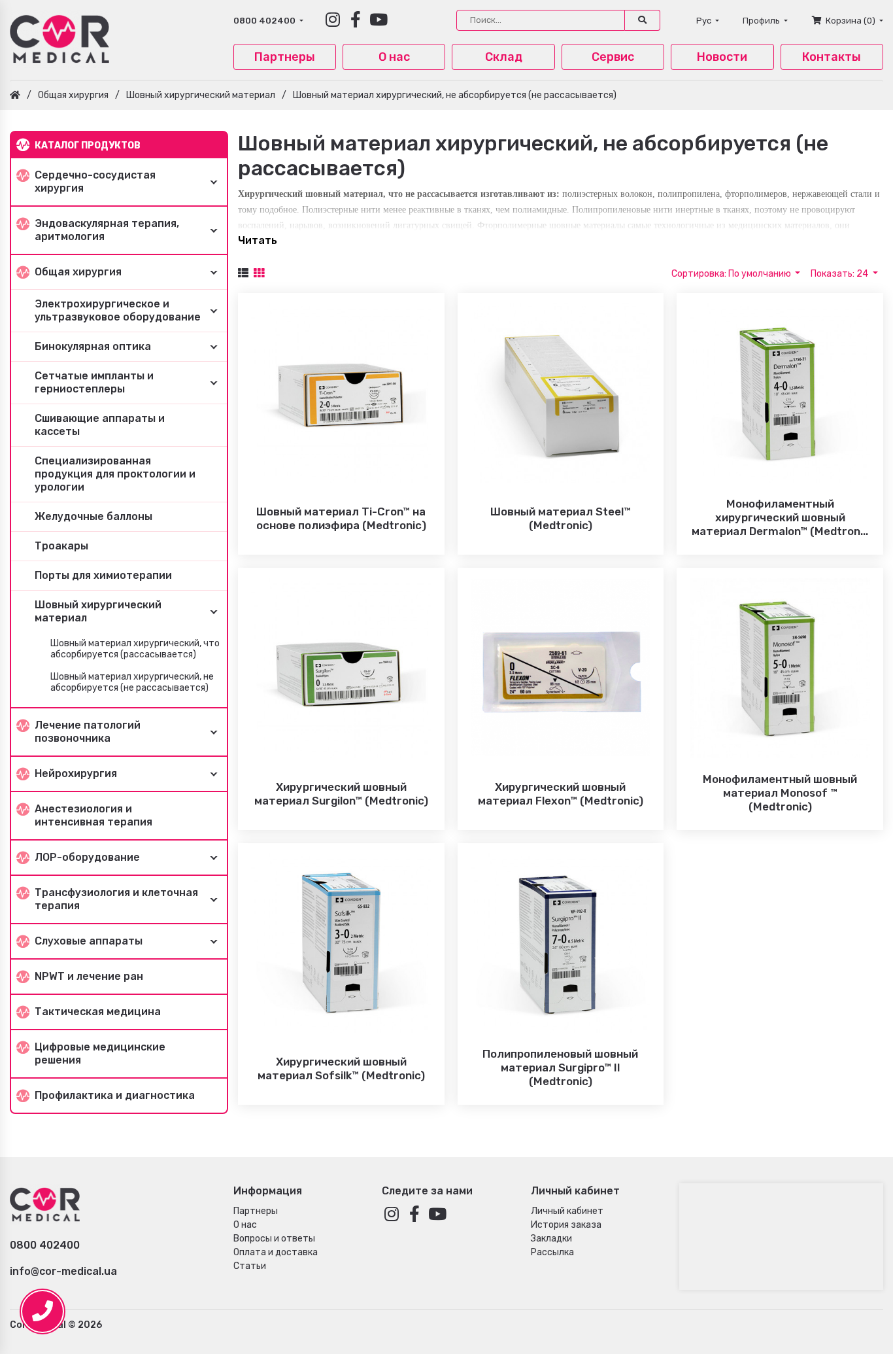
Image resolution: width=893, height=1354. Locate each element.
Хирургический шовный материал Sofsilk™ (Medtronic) (341, 1068)
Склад (503, 57)
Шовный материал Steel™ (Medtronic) (560, 518)
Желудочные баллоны (93, 516)
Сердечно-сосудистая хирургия (95, 181)
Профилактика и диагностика (115, 1095)
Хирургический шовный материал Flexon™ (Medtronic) (560, 793)
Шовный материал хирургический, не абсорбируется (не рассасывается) (454, 95)
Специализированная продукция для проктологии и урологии (115, 474)
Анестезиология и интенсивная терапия (93, 815)
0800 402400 (265, 21)
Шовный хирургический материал (200, 95)
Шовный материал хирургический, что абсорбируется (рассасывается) (135, 649)
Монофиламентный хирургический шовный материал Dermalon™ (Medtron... (780, 517)
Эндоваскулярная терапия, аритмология (107, 230)
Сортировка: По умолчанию (732, 273)
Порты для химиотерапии (103, 575)
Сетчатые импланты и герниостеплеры (94, 382)
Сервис (613, 57)
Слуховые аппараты (89, 941)
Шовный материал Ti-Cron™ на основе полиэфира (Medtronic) (341, 518)
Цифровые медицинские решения (100, 1053)
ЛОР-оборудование (87, 857)
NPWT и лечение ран (89, 976)
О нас (394, 57)
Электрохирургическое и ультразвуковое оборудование (118, 310)
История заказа (566, 1224)
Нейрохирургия (76, 773)
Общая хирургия (73, 95)
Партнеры (284, 57)
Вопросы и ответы (274, 1238)
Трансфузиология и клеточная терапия (116, 899)
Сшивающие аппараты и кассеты (100, 425)
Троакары (61, 546)
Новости (722, 57)
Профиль (762, 21)
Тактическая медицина (98, 1011)
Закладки (551, 1238)
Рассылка (552, 1252)
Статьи (249, 1266)
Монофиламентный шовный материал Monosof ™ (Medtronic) (780, 792)
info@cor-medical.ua (63, 1271)
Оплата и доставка (275, 1252)
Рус (704, 21)
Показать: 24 (840, 273)
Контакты (831, 57)
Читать (257, 240)
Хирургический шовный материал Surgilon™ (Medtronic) (341, 793)
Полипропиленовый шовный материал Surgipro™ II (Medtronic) (560, 1067)
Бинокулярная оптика (93, 346)
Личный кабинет (567, 1211)
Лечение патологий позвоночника (88, 731)
